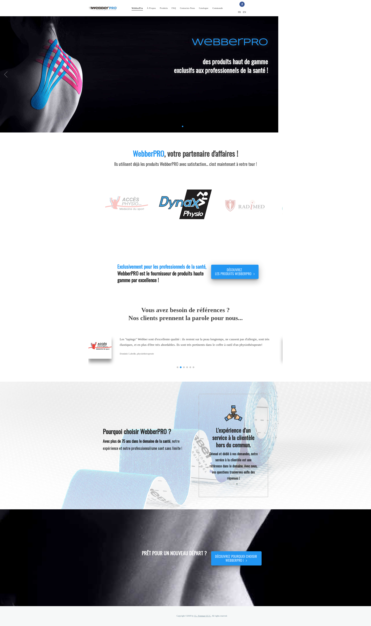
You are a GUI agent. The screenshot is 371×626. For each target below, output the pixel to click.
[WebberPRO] (102, 8)
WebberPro (137, 8)
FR (239, 12)
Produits (164, 8)
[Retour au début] (363, 602)
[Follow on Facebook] (242, 4)
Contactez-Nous (187, 8)
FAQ (174, 8)
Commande (217, 8)
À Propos (151, 8)
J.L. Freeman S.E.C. (202, 616)
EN (244, 12)
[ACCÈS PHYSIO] (100, 347)
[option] (126, 205)
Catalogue (203, 8)
